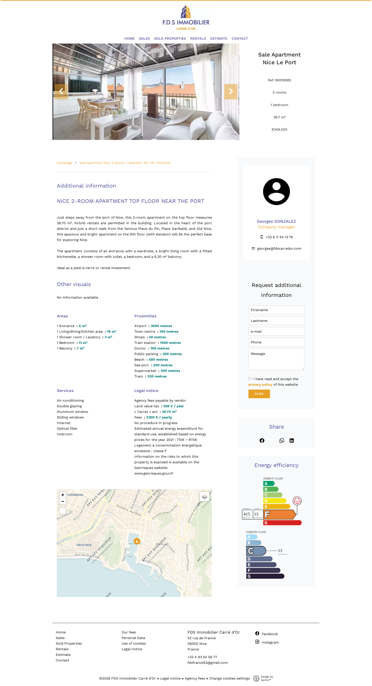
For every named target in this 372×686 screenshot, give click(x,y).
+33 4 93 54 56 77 (202, 657)
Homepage (64, 162)
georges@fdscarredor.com (279, 248)
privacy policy (260, 384)
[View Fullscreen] (62, 511)
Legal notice (170, 678)
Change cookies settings (229, 678)
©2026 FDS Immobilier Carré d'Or (127, 678)
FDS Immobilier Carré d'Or (214, 632)
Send (259, 393)
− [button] (62, 501)
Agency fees (195, 678)
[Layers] (204, 496)
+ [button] (62, 495)
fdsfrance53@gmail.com (208, 663)
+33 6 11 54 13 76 (279, 237)
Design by (267, 678)
